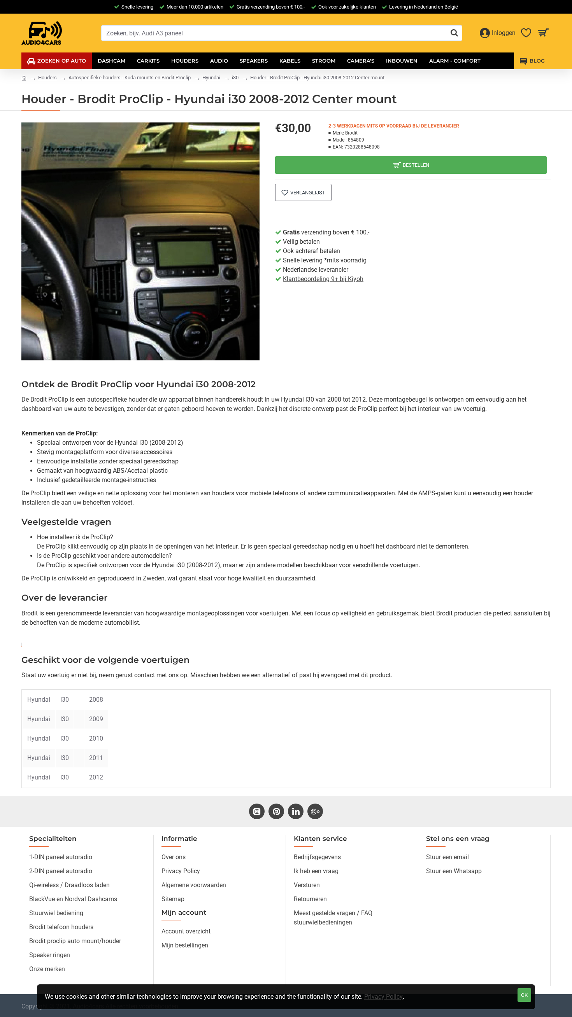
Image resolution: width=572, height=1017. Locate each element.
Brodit (351, 133)
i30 (235, 77)
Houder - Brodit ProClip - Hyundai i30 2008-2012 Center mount (317, 77)
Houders (47, 77)
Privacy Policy (383, 996)
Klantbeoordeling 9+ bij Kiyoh (323, 279)
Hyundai (211, 77)
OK (524, 995)
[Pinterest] (276, 811)
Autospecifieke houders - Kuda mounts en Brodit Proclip (129, 77)
